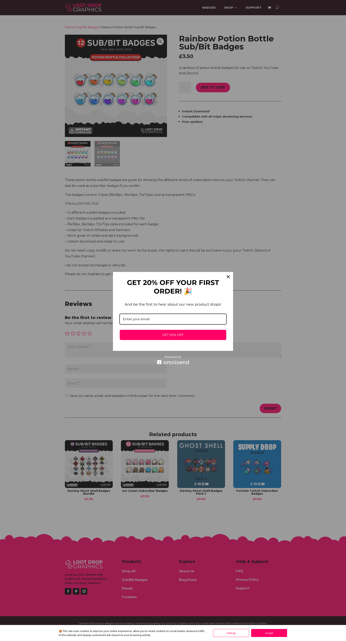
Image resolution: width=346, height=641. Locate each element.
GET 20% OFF (173, 335)
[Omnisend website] (173, 360)
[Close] (228, 277)
